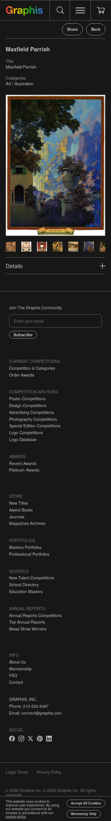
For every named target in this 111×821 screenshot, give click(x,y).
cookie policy (16, 816)
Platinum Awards (24, 470)
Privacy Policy (49, 772)
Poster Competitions (27, 398)
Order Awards (21, 375)
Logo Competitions (26, 432)
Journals (16, 516)
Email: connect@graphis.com (35, 713)
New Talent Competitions (31, 578)
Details (14, 266)
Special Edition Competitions (34, 425)
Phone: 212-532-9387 (29, 706)
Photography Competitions (33, 419)
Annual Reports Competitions (35, 615)
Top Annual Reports (27, 622)
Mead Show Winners (27, 629)
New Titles (18, 503)
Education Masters (26, 591)
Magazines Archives (27, 523)
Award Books (21, 510)
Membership (20, 669)
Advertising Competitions (31, 412)
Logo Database (23, 439)
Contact (16, 682)
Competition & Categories (32, 368)
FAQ (13, 675)
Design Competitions (27, 405)
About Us (17, 662)
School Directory (24, 584)
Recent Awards (22, 463)
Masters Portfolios (25, 547)
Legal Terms (17, 772)
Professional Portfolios (29, 554)
